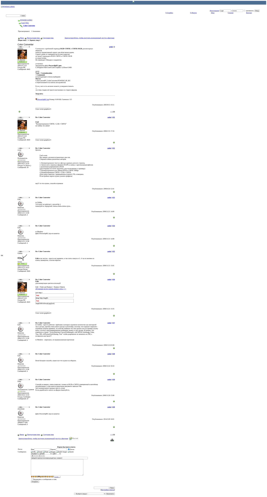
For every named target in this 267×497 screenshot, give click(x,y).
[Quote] (71, 452)
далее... (57, 477)
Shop (212, 13)
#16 (113, 279)
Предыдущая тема (33, 38)
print (111, 47)
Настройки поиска (107, 490)
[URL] (33, 452)
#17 (113, 323)
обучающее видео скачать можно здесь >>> (50, 289)
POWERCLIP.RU (26, 20)
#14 (113, 226)
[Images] (52, 452)
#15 (113, 251)
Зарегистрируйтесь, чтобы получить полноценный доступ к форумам (89, 38)
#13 (113, 197)
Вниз (22, 38)
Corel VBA (25, 23)
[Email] (39, 452)
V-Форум (193, 13)
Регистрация (214, 11)
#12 (113, 148)
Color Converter (29, 25)
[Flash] (45, 452)
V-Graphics (169, 13)
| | (232, 11)
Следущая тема (48, 38)
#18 (113, 354)
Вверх (22, 434)
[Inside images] (61, 452)
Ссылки (230, 13)
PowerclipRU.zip (43, 99)
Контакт (249, 13)
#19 (113, 379)
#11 (113, 117)
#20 (113, 407)
